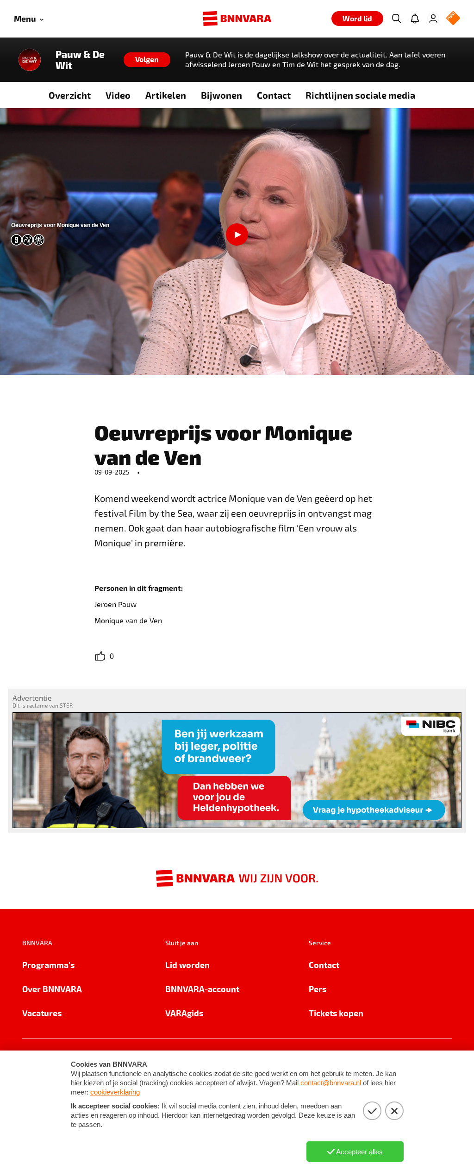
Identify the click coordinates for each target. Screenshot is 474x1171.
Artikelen (165, 95)
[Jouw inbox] (414, 18)
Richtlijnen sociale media (360, 95)
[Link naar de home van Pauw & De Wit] (30, 60)
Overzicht (70, 95)
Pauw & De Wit (80, 60)
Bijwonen (221, 95)
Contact (274, 95)
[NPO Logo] (453, 18)
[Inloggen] (433, 18)
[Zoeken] (396, 18)
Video (118, 95)
